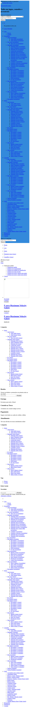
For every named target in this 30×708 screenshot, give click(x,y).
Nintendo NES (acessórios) (18, 46)
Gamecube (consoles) (16, 168)
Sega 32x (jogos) (15, 147)
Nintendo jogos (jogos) (13, 339)
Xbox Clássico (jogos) (16, 151)
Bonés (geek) (10, 210)
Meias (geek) (10, 222)
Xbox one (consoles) (16, 193)
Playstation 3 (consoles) (17, 180)
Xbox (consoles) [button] (11, 190)
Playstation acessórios (13, 539)
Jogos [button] (5, 100)
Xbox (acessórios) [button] (12, 91)
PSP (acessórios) (15, 78)
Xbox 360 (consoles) (16, 192)
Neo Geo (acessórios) (13, 512)
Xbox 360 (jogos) (15, 153)
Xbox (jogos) (10, 380)
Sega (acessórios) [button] (11, 81)
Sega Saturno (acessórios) (17, 87)
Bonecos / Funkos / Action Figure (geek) (18, 209)
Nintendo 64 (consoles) (17, 166)
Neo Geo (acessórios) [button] (13, 42)
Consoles (6, 627)
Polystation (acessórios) (13, 99)
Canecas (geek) (11, 215)
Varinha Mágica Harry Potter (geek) (16, 231)
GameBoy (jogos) (15, 123)
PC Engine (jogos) (12, 129)
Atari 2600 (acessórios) (17, 39)
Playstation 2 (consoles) (17, 178)
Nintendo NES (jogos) (16, 111)
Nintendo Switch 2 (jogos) (18, 121)
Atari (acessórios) (11, 507)
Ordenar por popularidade (14, 268)
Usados (9, 34)
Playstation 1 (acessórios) (17, 70)
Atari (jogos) (10, 332)
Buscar (3, 20)
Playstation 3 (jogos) (16, 135)
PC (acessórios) (11, 67)
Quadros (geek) (11, 228)
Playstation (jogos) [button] (12, 130)
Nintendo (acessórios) (13, 515)
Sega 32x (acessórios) (16, 85)
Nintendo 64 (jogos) (16, 114)
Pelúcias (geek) (11, 225)
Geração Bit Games (6, 5)
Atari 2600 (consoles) (16, 160)
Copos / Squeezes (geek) (13, 219)
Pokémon (9, 230)
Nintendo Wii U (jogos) (17, 118)
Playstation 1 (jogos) (16, 132)
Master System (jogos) (16, 144)
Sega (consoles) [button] (11, 184)
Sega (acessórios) (11, 551)
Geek (5, 671)
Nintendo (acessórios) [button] (13, 45)
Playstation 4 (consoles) (17, 181)
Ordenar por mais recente (14, 271)
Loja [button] (5, 31)
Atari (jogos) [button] (10, 102)
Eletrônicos (7, 234)
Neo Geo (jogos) (11, 336)
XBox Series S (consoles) (17, 195)
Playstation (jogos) (12, 360)
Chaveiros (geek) (11, 216)
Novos (9, 33)
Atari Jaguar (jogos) (16, 105)
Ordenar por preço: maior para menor (17, 274)
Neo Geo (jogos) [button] (11, 106)
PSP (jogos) (14, 139)
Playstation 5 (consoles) (17, 183)
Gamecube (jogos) (15, 115)
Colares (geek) (11, 218)
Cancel (6, 276)
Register (10, 28)
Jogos (5, 330)
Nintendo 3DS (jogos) (16, 126)
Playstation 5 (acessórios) (17, 76)
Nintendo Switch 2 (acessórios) (19, 57)
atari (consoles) (11, 629)
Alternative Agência (6, 496)
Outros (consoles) (12, 198)
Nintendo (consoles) (12, 632)
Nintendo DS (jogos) (16, 124)
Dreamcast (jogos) (15, 148)
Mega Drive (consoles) (17, 187)
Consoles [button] (6, 157)
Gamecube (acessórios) (17, 51)
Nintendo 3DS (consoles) (17, 174)
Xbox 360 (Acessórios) (17, 94)
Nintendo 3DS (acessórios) (18, 66)
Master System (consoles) (17, 186)
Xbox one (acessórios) (16, 96)
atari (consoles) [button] (11, 159)
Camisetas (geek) (11, 213)
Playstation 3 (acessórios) (17, 73)
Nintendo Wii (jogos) (16, 117)
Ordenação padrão (12, 267)
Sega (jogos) (10, 372)
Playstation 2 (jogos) (16, 133)
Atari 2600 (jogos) (15, 103)
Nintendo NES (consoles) (17, 163)
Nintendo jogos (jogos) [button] (13, 109)
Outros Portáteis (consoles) (14, 199)
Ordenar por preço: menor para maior (17, 273)
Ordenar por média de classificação (16, 270)
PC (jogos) (10, 127)
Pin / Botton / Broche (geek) (14, 227)
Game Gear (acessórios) (17, 90)
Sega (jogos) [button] (10, 142)
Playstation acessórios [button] (13, 69)
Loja (5, 501)
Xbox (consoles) (11, 661)
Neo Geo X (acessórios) (17, 43)
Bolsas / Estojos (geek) (13, 207)
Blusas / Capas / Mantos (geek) (15, 206)
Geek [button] (5, 201)
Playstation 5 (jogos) (16, 138)
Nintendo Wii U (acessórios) (18, 54)
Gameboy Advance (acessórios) (19, 63)
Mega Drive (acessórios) (17, 84)
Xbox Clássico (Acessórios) (18, 93)
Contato (6, 236)
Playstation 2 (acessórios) (17, 72)
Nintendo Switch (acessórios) (18, 55)
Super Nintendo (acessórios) (18, 48)
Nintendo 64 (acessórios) (17, 49)
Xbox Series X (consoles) (17, 196)
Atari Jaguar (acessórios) (17, 40)
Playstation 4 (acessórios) (17, 75)
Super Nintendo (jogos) (17, 112)
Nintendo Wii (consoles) (17, 169)
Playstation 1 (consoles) (17, 177)
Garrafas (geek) (11, 221)
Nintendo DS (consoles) (17, 172)
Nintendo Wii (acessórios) (17, 52)
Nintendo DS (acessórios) (17, 64)
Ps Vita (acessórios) (16, 79)
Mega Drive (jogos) (16, 145)
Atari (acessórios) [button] (11, 37)
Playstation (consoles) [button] (13, 175)
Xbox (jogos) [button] (10, 150)
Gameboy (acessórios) (16, 61)
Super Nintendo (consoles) (18, 165)
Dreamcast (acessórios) (17, 88)
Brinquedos (7, 233)
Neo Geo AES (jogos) (16, 108)
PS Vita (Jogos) (15, 141)
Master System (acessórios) (18, 82)
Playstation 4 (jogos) (16, 136)
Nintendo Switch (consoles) (18, 171)
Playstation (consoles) (13, 645)
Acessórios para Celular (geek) (15, 203)
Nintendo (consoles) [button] (12, 162)
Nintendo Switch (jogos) (17, 120)
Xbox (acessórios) (12, 561)
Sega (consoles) (11, 654)
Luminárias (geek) (12, 224)
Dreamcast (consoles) (16, 189)
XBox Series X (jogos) (17, 156)
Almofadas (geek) (12, 204)
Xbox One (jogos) (15, 154)
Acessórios (7, 506)
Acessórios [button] (7, 36)
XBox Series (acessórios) (17, 97)
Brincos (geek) (11, 212)
